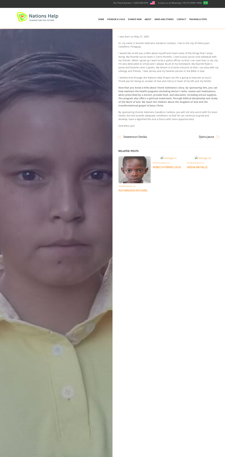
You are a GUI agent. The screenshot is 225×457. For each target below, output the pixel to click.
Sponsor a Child (116, 19)
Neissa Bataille (197, 167)
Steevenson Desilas (135, 137)
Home (101, 19)
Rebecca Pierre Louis (167, 167)
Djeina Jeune (206, 137)
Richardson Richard (132, 190)
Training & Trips (198, 19)
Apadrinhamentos (127, 186)
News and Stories (164, 19)
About (148, 19)
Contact (181, 19)
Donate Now (134, 19)
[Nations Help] (37, 20)
